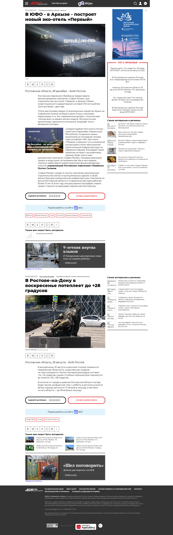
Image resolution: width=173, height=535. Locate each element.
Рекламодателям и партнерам (57, 491)
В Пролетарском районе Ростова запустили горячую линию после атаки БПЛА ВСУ (127, 110)
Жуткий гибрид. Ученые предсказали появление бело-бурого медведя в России (133, 142)
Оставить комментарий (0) (86, 196)
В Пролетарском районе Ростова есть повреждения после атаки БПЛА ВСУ (127, 79)
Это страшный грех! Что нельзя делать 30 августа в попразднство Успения (127, 100)
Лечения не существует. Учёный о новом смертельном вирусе (131, 150)
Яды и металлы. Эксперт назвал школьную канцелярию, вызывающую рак (130, 134)
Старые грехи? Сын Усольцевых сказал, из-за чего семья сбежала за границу (132, 291)
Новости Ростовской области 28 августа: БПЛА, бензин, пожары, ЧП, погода (89, 448)
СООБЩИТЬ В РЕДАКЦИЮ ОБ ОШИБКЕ (86, 491)
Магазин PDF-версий (87, 489)
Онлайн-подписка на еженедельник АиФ (114, 489)
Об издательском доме (54, 489)
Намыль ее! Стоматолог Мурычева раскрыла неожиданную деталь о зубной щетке (131, 283)
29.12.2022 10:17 (30, 10)
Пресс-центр (71, 489)
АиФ (27, 78)
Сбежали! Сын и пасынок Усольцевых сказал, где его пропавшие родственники (133, 308)
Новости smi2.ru (33, 269)
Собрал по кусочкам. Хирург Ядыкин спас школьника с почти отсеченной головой (133, 167)
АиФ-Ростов (43, 350)
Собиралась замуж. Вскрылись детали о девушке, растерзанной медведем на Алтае (131, 299)
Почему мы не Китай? (44, 233)
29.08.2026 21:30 (31, 276)
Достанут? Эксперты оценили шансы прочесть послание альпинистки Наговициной (133, 126)
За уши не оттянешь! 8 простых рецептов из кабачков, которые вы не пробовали (133, 159)
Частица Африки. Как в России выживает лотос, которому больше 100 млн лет (132, 324)
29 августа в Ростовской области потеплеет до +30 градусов (49, 447)
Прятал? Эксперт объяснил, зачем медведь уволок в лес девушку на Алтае (131, 316)
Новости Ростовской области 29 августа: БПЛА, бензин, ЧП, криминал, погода (127, 90)
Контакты (138, 489)
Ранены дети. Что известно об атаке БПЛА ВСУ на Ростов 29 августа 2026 (127, 69)
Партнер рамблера (67, 525)
